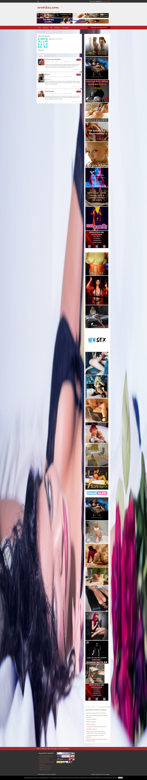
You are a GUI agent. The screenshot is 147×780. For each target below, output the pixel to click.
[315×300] (97, 102)
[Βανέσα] (41, 82)
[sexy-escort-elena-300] (96, 584)
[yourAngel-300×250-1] (96, 186)
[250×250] (95, 682)
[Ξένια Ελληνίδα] (41, 96)
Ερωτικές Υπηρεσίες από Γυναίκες (53, 61)
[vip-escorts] (96, 79)
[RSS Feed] (38, 1)
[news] (96, 351)
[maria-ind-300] (96, 397)
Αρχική (38, 31)
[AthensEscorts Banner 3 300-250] (96, 141)
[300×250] (96, 55)
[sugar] (97, 496)
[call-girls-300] (96, 167)
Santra (62, 61)
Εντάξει (120, 777)
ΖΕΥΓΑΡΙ (88, 719)
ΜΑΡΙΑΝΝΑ (89, 729)
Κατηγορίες (45, 27)
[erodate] (96, 206)
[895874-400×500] (96, 639)
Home (39, 27)
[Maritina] (96, 566)
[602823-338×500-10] (96, 610)
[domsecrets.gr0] (96, 663)
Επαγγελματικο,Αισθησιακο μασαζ (93, 726)
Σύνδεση (108, 1)
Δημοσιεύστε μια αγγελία (99, 27)
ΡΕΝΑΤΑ (88, 721)
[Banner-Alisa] (96, 275)
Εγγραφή (103, 1)
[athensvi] (96, 489)
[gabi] (96, 304)
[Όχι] (145, 778)
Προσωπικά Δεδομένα (64, 748)
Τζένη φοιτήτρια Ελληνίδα (53, 59)
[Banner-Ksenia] (96, 374)
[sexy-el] (96, 442)
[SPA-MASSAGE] (96, 465)
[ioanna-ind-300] (96, 543)
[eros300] (96, 230)
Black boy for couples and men (93, 713)
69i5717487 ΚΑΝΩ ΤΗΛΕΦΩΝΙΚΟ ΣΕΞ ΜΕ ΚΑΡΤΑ (97, 715)
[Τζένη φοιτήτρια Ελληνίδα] (41, 65)
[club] (96, 327)
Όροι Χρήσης (65, 27)
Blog (51, 27)
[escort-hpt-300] (96, 421)
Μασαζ (88, 724)
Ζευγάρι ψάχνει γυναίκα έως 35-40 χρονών (95, 735)
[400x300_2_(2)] (96, 247)
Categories (43, 748)
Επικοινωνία (57, 27)
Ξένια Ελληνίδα (49, 91)
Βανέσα (47, 74)
